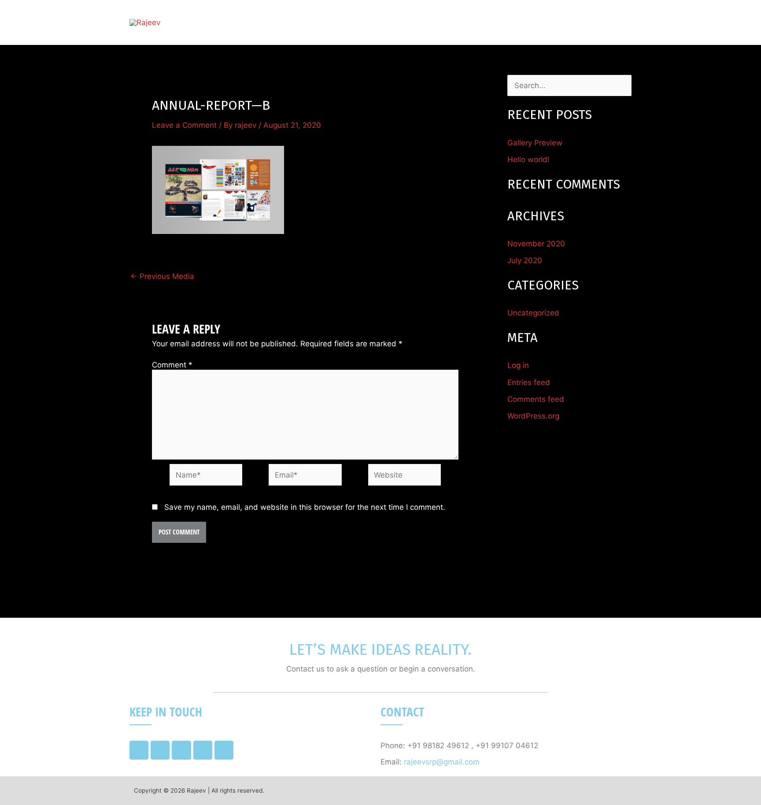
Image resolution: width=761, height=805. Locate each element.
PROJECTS (536, 22)
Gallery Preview (534, 142)
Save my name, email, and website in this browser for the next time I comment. (304, 507)
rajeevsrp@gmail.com (442, 761)
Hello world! (528, 159)
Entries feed (528, 382)
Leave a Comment (184, 125)
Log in (518, 365)
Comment (172, 364)
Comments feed (535, 399)
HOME (449, 22)
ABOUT (488, 22)
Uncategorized (533, 312)
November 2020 (536, 243)
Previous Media (162, 276)
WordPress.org (533, 416)
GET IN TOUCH (597, 22)
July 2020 (524, 260)
